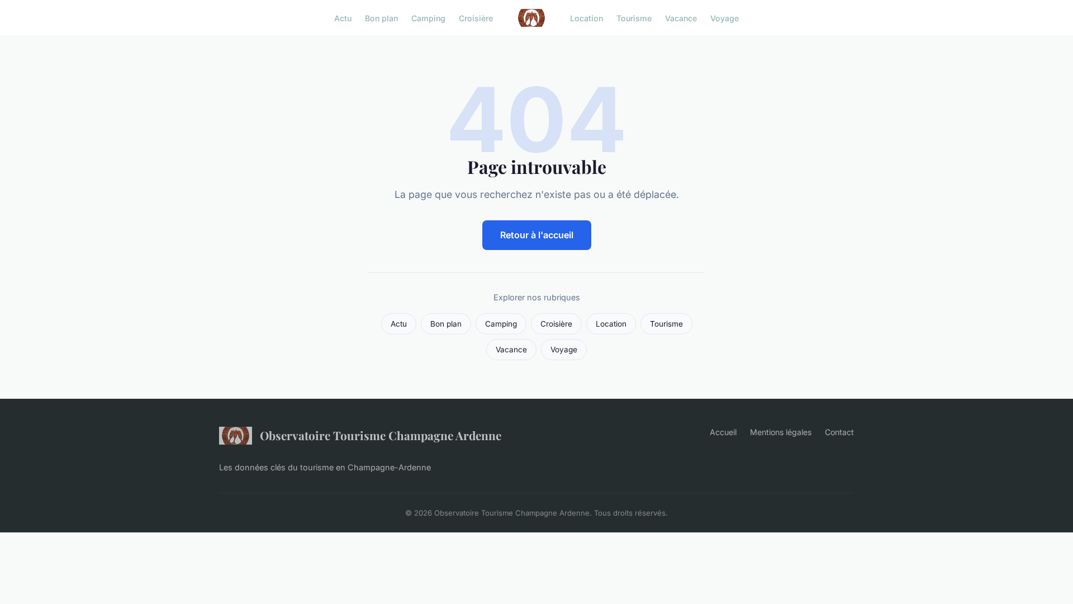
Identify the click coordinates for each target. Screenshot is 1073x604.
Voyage (724, 17)
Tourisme (634, 17)
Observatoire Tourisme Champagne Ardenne (380, 435)
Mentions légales (780, 432)
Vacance (681, 17)
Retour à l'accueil (536, 234)
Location (586, 17)
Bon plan (381, 17)
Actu (343, 17)
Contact (839, 432)
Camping (428, 17)
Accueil (723, 432)
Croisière (476, 17)
